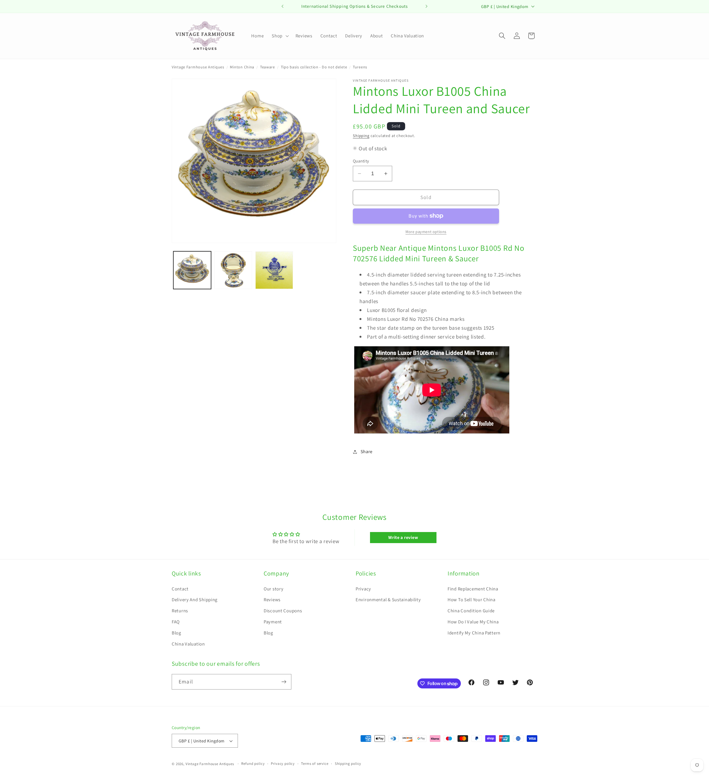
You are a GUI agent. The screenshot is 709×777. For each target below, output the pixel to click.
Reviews (272, 600)
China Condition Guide (471, 611)
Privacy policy (283, 763)
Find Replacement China (473, 589)
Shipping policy (348, 763)
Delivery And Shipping (194, 600)
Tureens (360, 66)
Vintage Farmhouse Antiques (198, 66)
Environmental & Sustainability (388, 600)
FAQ (176, 622)
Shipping (361, 135)
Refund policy (252, 763)
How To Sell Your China (471, 600)
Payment (273, 622)
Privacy (363, 589)
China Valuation (188, 644)
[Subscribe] (283, 682)
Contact (180, 589)
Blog (176, 633)
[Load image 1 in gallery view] (192, 270)
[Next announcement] (426, 6)
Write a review (403, 537)
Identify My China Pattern (474, 633)
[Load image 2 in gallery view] (233, 270)
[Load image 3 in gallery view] (274, 270)
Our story (273, 589)
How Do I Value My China (473, 622)
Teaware (267, 66)
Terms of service (314, 763)
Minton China (242, 66)
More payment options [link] (425, 231)
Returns (180, 611)
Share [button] (367, 451)
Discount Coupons (283, 611)
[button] (280, 36)
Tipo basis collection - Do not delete (314, 66)
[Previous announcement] (282, 6)
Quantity (361, 161)
